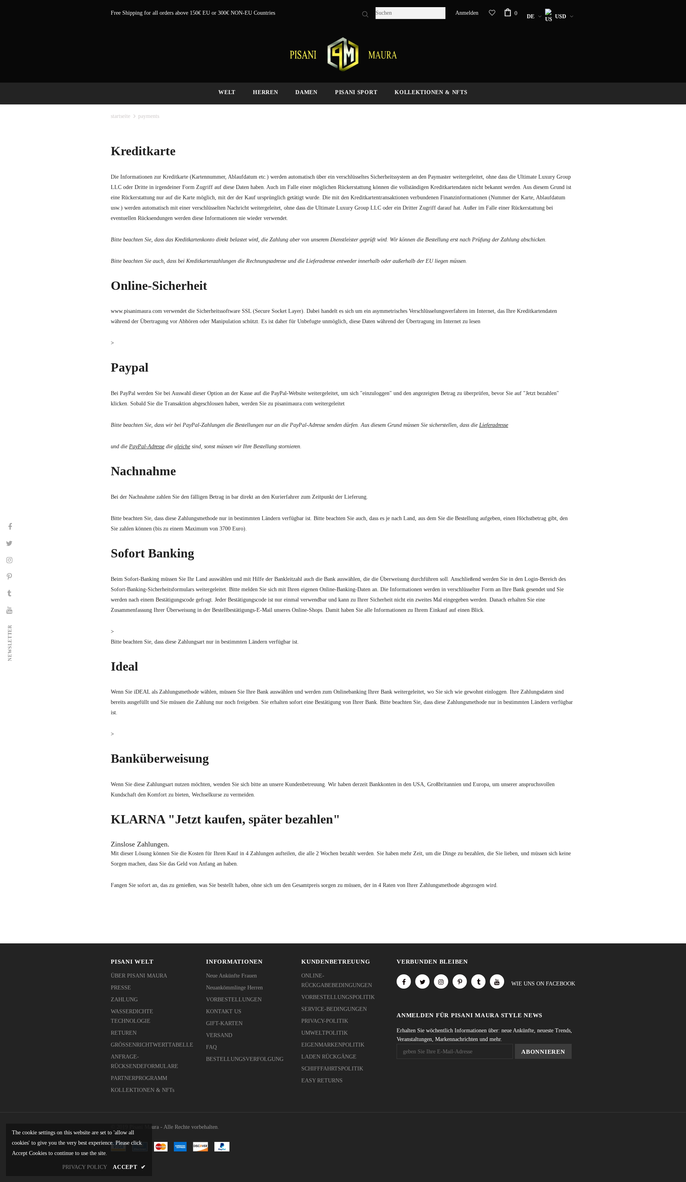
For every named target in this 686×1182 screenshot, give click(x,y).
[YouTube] (497, 981)
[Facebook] (404, 981)
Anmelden (466, 13)
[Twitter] (422, 981)
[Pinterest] (460, 981)
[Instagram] (441, 981)
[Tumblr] (478, 981)
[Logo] (343, 54)
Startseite (120, 116)
